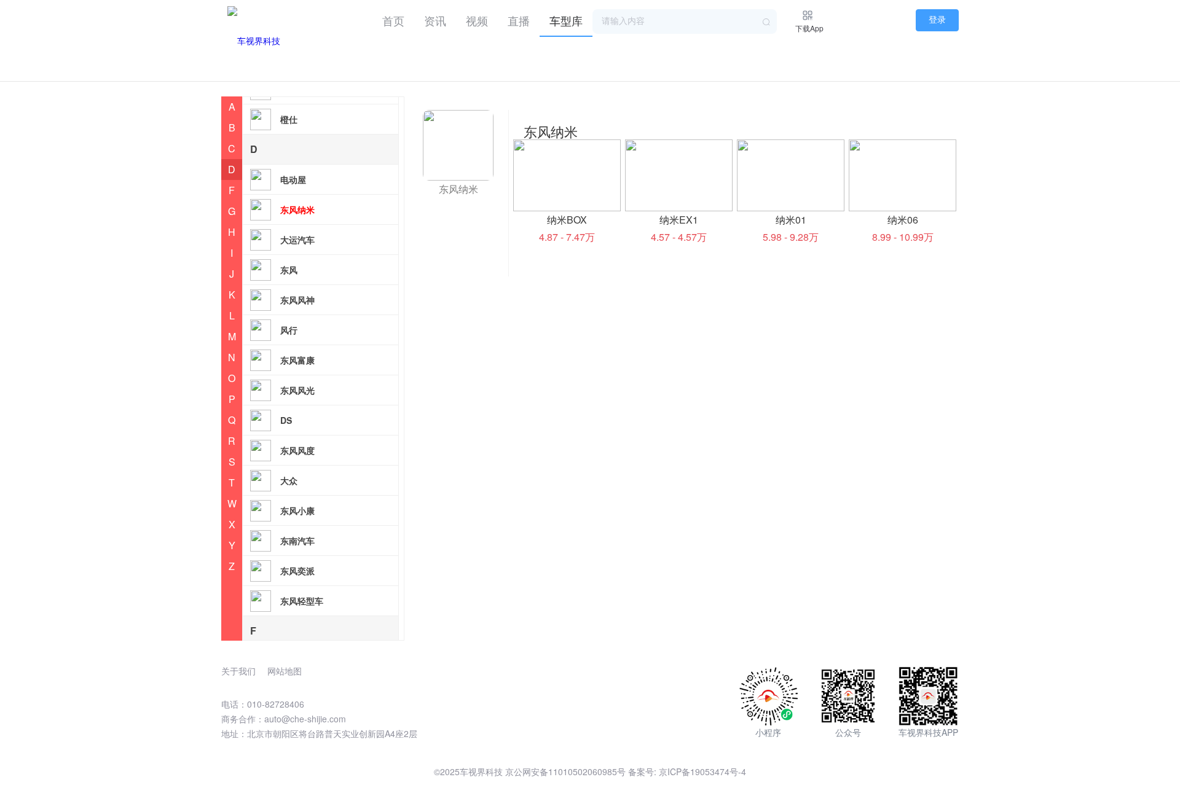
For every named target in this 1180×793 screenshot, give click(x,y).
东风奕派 (297, 570)
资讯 (435, 20)
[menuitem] (393, 18)
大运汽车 (297, 239)
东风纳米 (297, 209)
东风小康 (297, 510)
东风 (288, 270)
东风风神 (297, 300)
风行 (288, 330)
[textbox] (684, 21)
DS (286, 420)
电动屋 (293, 179)
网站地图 (284, 671)
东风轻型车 (301, 601)
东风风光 (297, 390)
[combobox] (684, 21)
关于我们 (238, 671)
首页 (393, 20)
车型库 (566, 20)
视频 (477, 20)
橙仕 (288, 119)
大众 (288, 480)
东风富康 (297, 360)
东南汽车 (297, 540)
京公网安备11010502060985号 (565, 771)
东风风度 (297, 450)
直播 (519, 20)
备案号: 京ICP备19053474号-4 (687, 771)
